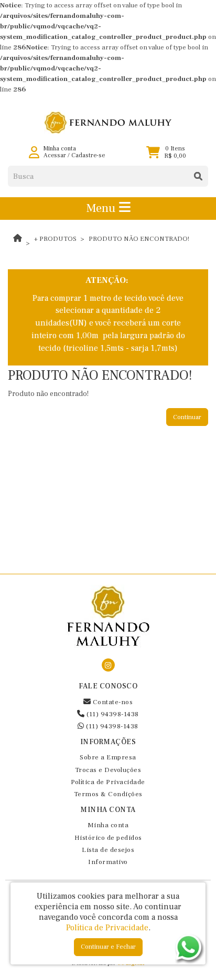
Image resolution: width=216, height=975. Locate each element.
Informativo (108, 862)
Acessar (55, 155)
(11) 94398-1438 (112, 714)
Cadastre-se (88, 155)
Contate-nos (112, 702)
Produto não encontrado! (139, 239)
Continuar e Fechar (108, 947)
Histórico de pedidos (108, 838)
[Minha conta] (34, 152)
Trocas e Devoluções (108, 770)
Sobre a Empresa (108, 757)
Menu (102, 208)
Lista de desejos (108, 850)
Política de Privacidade (108, 782)
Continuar (187, 417)
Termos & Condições (108, 794)
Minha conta (108, 825)
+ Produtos (55, 239)
